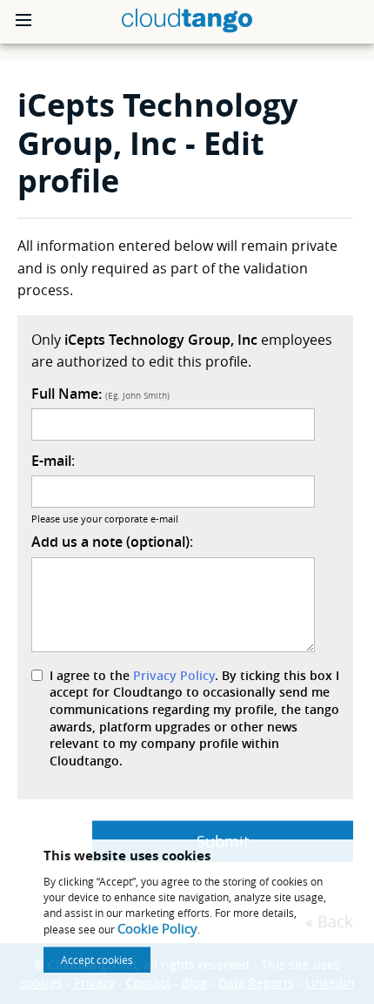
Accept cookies (97, 960)
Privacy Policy (174, 675)
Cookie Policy (157, 928)
